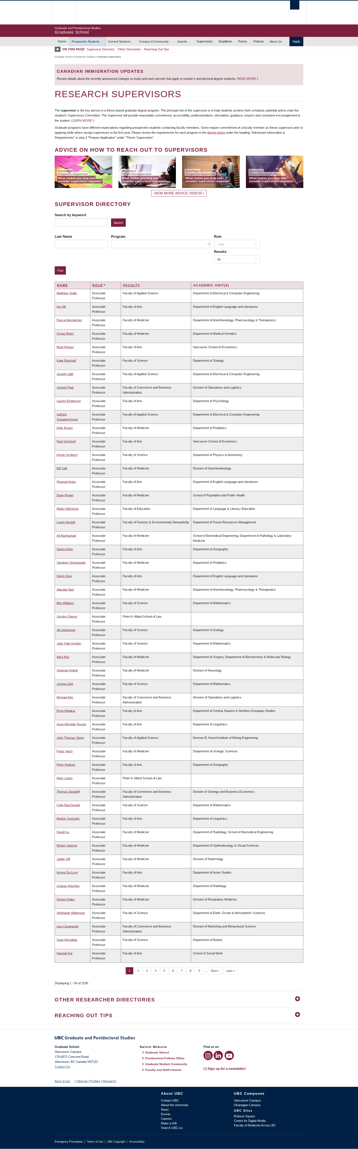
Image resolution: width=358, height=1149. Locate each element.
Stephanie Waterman (71, 913)
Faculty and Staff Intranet (163, 1069)
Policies (258, 41)
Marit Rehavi (65, 347)
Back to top (63, 1081)
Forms (242, 41)
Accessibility (137, 1141)
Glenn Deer (64, 576)
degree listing (216, 132)
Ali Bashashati (66, 535)
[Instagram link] (208, 1055)
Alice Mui (63, 657)
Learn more (81, 120)
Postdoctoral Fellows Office (165, 1058)
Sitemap (82, 1081)
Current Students (119, 41)
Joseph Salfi (65, 374)
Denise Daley (66, 899)
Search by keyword (70, 215)
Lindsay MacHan (68, 886)
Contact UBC (170, 1100)
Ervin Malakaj (66, 711)
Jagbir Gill (63, 859)
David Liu (63, 832)
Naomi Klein (65, 549)
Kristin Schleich (67, 455)
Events (166, 1114)
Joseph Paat (65, 387)
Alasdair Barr (65, 589)
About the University (174, 1105)
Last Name (63, 236)
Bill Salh (62, 468)
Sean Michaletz (67, 940)
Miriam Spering (67, 845)
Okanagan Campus (247, 1105)
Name (62, 285)
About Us (276, 41)
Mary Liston (65, 778)
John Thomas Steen (70, 737)
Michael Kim (65, 697)
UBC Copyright (116, 1141)
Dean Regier (65, 495)
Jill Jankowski (66, 630)
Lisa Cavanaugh (68, 926)
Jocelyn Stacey (67, 616)
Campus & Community (154, 41)
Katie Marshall (66, 360)
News (165, 1109)
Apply (296, 41)
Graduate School (63, 57)
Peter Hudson (66, 764)
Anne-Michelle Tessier (71, 724)
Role (217, 236)
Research (109, 1081)
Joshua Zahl (65, 684)
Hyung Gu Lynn (67, 872)
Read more (247, 78)
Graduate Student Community (166, 1064)
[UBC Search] (294, 5)
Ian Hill (61, 306)
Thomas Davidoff (68, 791)
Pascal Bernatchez (69, 320)
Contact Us (62, 1066)
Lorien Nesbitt (66, 522)
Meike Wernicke (68, 508)
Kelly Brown (65, 428)
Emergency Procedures (69, 1141)
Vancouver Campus (247, 1100)
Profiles (95, 1081)
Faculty (131, 285)
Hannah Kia (64, 953)
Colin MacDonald (68, 805)
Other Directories (129, 49)
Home (62, 41)
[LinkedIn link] (218, 1055)
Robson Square (244, 1116)
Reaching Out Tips (156, 49)
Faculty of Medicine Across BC (255, 1125)
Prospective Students (85, 41)
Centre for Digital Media (250, 1120)
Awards (182, 41)
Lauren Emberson (69, 401)
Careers (166, 1118)
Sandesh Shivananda (71, 562)
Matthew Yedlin (67, 293)
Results (220, 251)
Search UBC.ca (171, 1128)
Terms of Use (95, 1141)
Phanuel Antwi (66, 482)
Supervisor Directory (101, 49)
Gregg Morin (65, 333)
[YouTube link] (229, 1055)
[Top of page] (58, 49)
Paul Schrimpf (66, 441)
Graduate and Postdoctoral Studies (179, 1038)
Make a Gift (169, 1123)
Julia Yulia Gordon (69, 643)
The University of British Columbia (63, 12)
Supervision (204, 41)
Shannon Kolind (67, 670)
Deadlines (225, 41)
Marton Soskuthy (68, 818)
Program (118, 236)
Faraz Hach (65, 751)
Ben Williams (65, 603)
